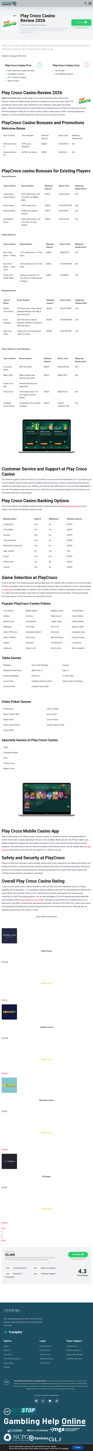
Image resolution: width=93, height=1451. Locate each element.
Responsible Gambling (74, 1355)
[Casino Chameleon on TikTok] (56, 1401)
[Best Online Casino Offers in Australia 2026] (9, 3)
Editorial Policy (45, 1350)
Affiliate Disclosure (47, 1359)
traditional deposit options (70, 506)
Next (3, 1240)
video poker (8, 589)
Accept (77, 1447)
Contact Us (8, 1355)
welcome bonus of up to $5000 (31, 900)
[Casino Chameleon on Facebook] (36, 1401)
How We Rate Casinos (12, 1359)
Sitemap (7, 1367)
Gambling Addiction (73, 1350)
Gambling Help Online (74, 1359)
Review (5, 1000)
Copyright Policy (46, 1346)
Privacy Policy (45, 1363)
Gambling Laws (72, 1346)
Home (6, 1346)
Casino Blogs (9, 1363)
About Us (7, 1350)
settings (65, 1449)
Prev (3, 1228)
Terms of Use (45, 1355)
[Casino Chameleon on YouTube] (50, 1401)
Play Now (80, 22)
